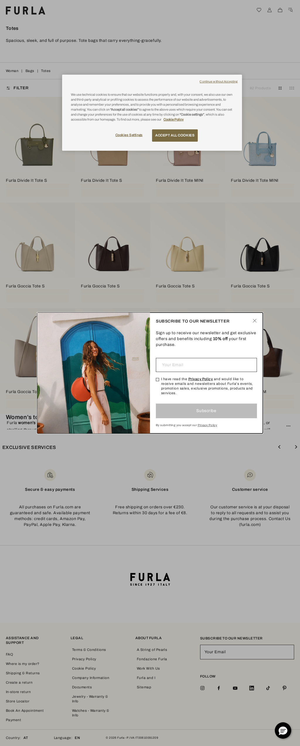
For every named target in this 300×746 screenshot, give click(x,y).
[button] (283, 730)
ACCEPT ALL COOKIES (175, 135)
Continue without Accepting (219, 81)
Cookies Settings (129, 135)
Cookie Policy (173, 119)
